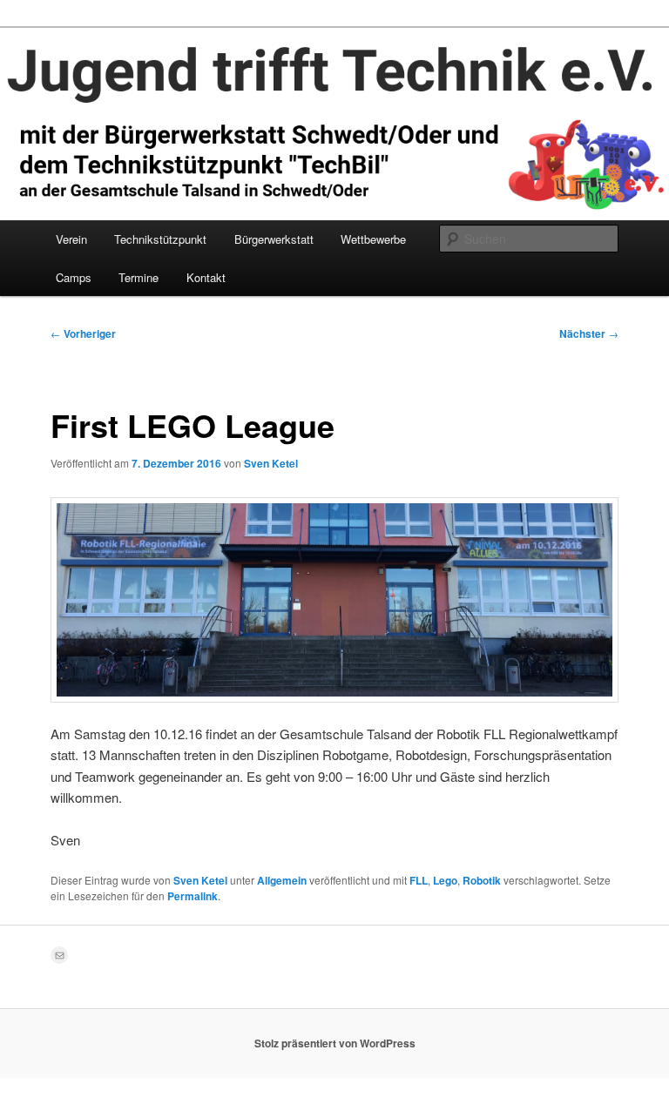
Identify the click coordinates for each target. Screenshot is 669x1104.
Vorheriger (83, 333)
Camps (73, 277)
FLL (418, 880)
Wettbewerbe (373, 239)
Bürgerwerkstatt (274, 239)
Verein (71, 239)
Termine (138, 277)
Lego (445, 880)
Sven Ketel (271, 463)
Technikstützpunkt (160, 239)
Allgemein (282, 880)
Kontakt (206, 277)
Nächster (588, 333)
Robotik (482, 880)
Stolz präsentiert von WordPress (335, 1043)
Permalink (192, 896)
